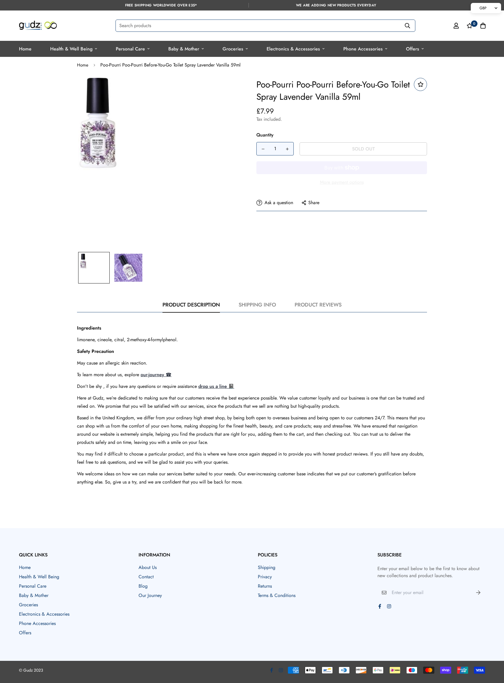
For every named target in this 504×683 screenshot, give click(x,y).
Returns (265, 586)
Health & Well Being (71, 48)
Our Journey (150, 595)
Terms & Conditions (276, 595)
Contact (146, 576)
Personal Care (130, 48)
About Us (148, 567)
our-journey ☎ (156, 374)
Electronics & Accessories (293, 48)
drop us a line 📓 (216, 386)
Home (25, 48)
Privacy (265, 576)
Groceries (233, 48)
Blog (143, 586)
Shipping (266, 567)
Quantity (265, 135)
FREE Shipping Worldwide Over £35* (161, 5)
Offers (412, 48)
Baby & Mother (183, 48)
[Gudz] (38, 25)
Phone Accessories (363, 48)
